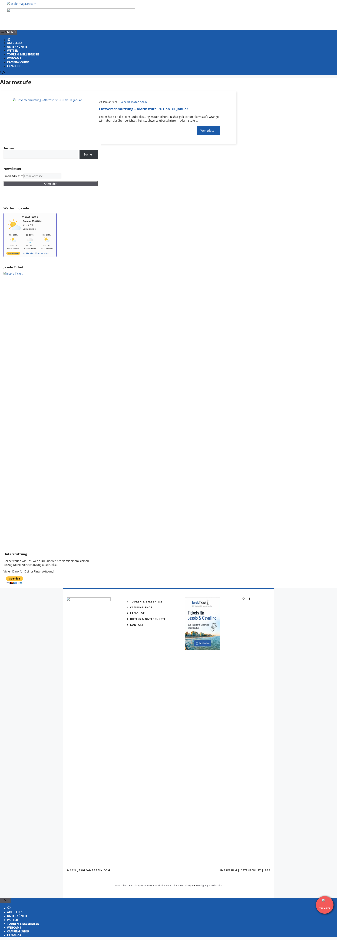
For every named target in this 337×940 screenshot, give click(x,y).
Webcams (14, 58)
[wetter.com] (13, 254)
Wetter (12, 50)
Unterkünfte (17, 47)
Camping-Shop (18, 62)
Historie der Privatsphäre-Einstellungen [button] (173, 885)
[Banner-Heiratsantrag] (71, 23)
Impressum (228, 870)
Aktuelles (14, 43)
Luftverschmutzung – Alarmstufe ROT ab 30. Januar (143, 109)
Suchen (89, 154)
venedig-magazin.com (134, 102)
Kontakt (136, 624)
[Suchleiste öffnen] (3, 73)
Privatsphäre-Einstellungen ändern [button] (133, 885)
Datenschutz (250, 870)
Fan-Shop (14, 66)
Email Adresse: (14, 176)
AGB (267, 870)
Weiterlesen (208, 131)
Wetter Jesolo (30, 216)
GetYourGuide (29, 196)
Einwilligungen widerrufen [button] (209, 885)
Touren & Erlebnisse (23, 54)
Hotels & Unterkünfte (148, 619)
